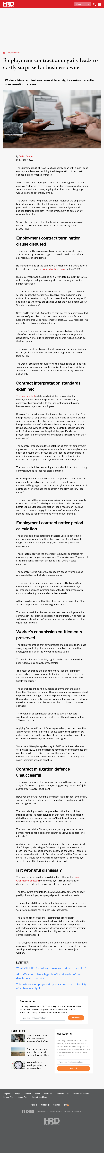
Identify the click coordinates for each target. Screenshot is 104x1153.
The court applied (25, 396)
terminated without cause (52, 269)
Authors (37, 1093)
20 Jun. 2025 (21, 160)
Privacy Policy (8, 1096)
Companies (7, 1093)
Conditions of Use (62, 1093)
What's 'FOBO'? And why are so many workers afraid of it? (51, 968)
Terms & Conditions (39, 1096)
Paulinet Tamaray (26, 156)
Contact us (45, 1104)
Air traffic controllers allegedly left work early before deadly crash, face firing (38, 1052)
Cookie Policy (23, 1096)
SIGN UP (76, 1017)
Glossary (27, 1093)
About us (34, 1104)
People (17, 1093)
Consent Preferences (81, 1093)
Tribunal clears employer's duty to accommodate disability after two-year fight (37, 1065)
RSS (65, 1104)
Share (31, 160)
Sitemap (56, 1104)
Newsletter (48, 1093)
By (24, 156)
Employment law (14, 52)
